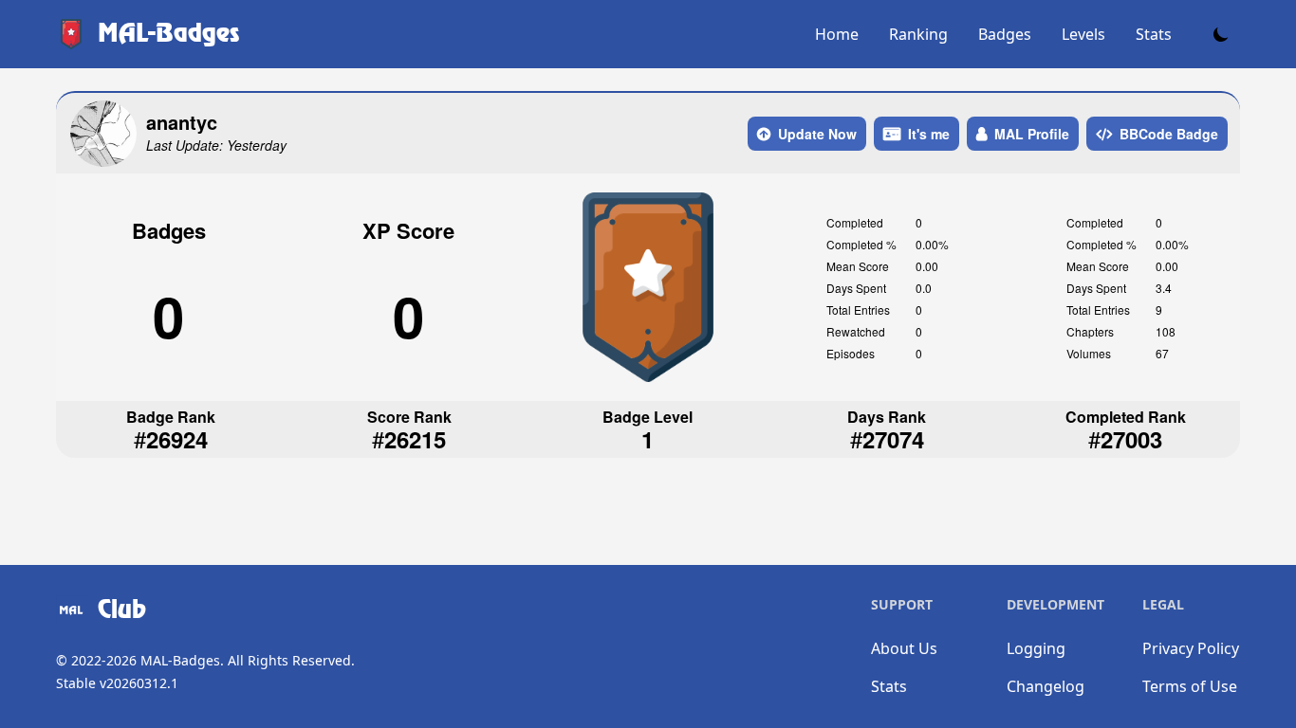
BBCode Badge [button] (1169, 133)
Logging (1036, 648)
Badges (1004, 34)
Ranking (918, 34)
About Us (904, 648)
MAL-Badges (180, 660)
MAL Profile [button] (1031, 133)
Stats (1154, 34)
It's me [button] (929, 133)
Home (837, 34)
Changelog (1045, 686)
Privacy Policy (1190, 648)
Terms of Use (1189, 686)
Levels (1083, 34)
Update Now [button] (817, 133)
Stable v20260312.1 (117, 683)
